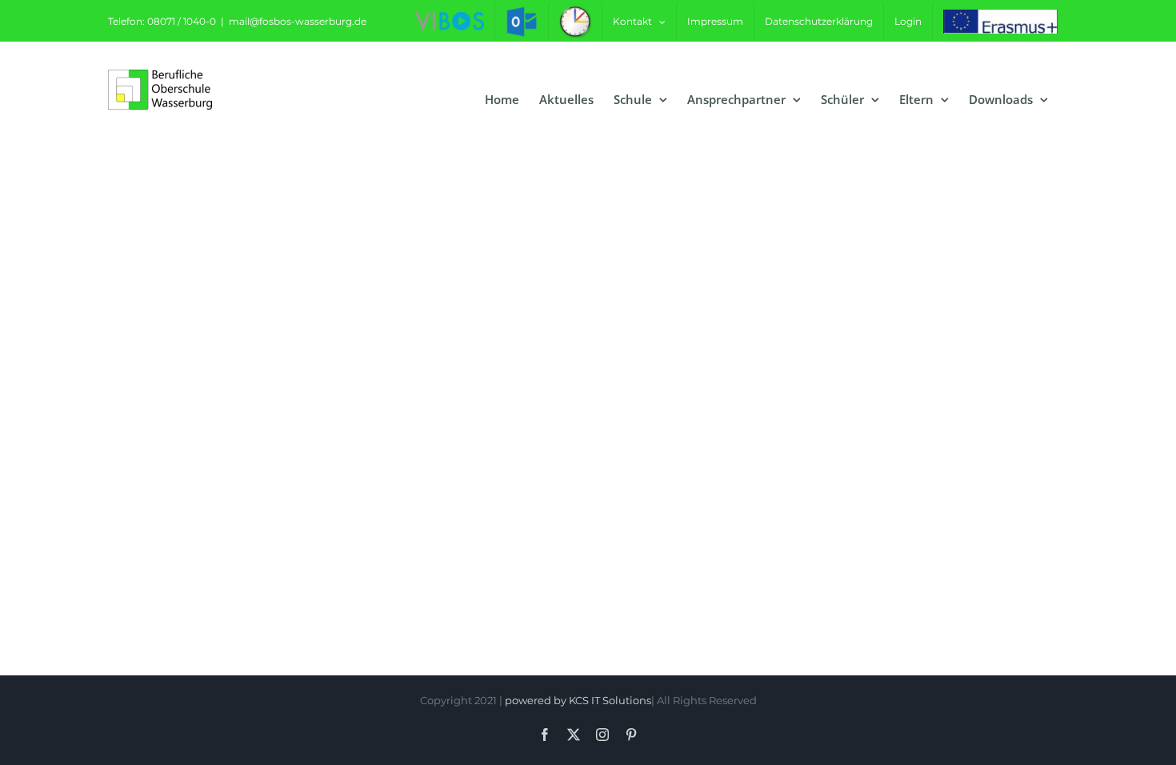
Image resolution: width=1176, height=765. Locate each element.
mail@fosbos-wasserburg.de (297, 21)
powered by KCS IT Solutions (578, 700)
